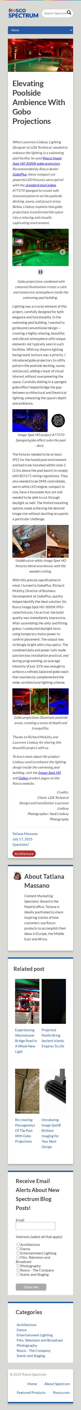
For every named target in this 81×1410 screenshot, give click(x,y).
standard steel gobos (40, 185)
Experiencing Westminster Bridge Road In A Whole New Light (26, 1040)
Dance (22, 1330)
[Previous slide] (18, 252)
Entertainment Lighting (35, 1335)
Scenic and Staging (31, 1355)
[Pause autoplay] (40, 272)
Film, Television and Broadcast (40, 1340)
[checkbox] (40, 1259)
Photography (27, 1345)
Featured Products (31, 1392)
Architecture (24, 854)
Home (32, 1383)
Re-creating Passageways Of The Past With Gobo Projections (25, 1130)
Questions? (20, 844)
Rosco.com (61, 1392)
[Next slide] (63, 252)
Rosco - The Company (33, 1350)
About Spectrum (57, 1383)
